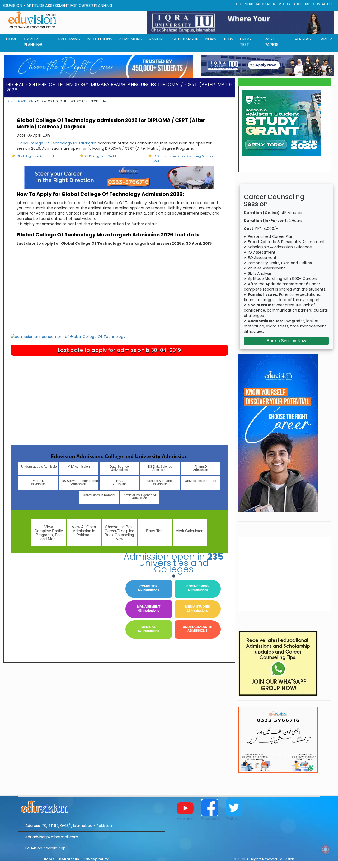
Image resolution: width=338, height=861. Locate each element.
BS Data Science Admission (160, 468)
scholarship (185, 39)
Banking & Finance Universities (159, 482)
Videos (284, 4)
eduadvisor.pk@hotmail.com (51, 837)
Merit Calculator (260, 4)
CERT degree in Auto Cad (35, 156)
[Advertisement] (119, 294)
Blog (237, 4)
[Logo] (91, 806)
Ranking (157, 39)
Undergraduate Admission (39, 466)
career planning (33, 41)
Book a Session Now (286, 340)
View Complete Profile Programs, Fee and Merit (48, 533)
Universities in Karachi (99, 495)
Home (10, 101)
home (11, 39)
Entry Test (246, 41)
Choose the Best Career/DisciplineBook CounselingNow (119, 533)
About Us (301, 4)
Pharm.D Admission (200, 468)
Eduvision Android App (45, 848)
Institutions (99, 39)
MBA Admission (79, 466)
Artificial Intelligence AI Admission (140, 496)
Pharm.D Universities (38, 482)
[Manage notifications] (325, 849)
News (210, 39)
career (325, 39)
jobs (228, 39)
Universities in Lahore (200, 481)
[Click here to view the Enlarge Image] (68, 336)
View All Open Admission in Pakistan (84, 531)
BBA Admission (119, 482)
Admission (25, 101)
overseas (301, 39)
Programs (69, 39)
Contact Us (323, 4)
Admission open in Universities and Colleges (174, 562)
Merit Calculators (190, 531)
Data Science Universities (119, 468)
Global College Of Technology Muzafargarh (57, 143)
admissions (130, 39)
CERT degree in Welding (103, 156)
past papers (272, 41)
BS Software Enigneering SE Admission (80, 482)
